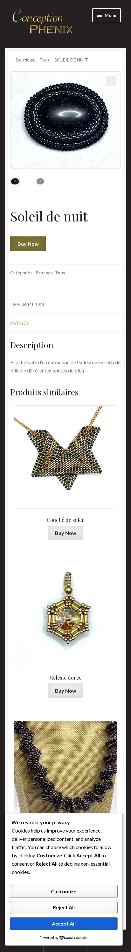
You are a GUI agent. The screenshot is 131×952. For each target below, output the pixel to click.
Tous (44, 59)
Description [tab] (27, 304)
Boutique (25, 59)
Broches (44, 272)
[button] (111, 81)
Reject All (64, 907)
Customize (63, 891)
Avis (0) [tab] (19, 323)
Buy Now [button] (65, 533)
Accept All (64, 923)
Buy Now (28, 244)
